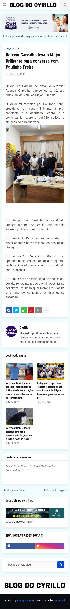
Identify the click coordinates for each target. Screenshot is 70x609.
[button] (4, 5)
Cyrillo (24, 327)
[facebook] (20, 546)
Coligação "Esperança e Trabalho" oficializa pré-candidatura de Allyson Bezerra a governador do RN (50, 390)
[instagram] (49, 546)
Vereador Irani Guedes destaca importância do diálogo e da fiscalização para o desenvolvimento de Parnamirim (19, 390)
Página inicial (13, 48)
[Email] (38, 310)
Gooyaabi (59, 600)
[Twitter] (16, 310)
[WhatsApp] (24, 310)
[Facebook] (9, 310)
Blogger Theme (26, 600)
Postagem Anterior (15, 490)
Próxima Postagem (55, 490)
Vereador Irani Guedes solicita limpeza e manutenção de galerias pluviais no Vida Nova (19, 433)
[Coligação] (51, 371)
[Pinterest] (31, 310)
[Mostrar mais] (46, 310)
